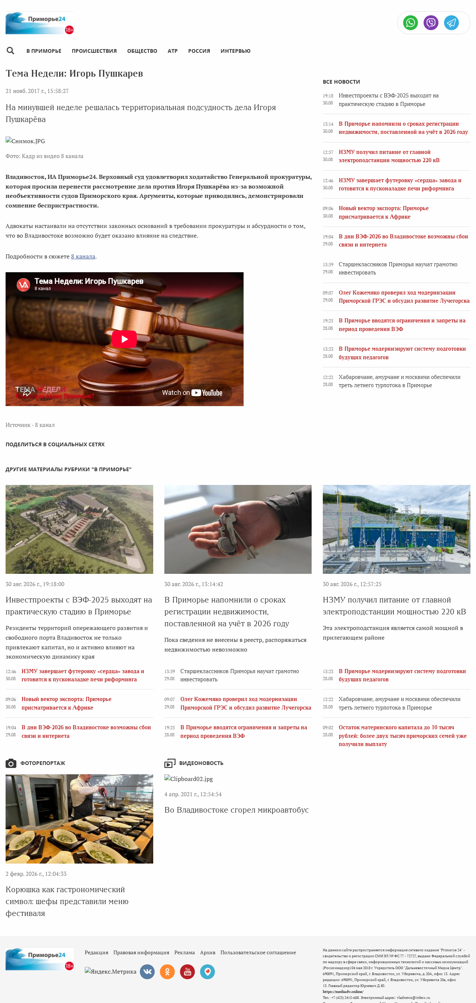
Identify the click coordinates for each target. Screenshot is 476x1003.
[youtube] (187, 971)
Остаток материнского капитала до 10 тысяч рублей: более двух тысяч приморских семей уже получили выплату (403, 735)
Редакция (96, 952)
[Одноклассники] (167, 971)
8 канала (83, 256)
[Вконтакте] (147, 971)
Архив (207, 952)
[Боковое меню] (10, 50)
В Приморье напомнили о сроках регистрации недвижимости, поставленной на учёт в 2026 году (226, 611)
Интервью (236, 50)
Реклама (184, 952)
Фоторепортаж (42, 762)
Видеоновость (201, 762)
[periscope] (207, 971)
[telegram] (451, 22)
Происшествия (94, 50)
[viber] (431, 22)
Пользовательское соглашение (258, 952)
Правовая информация (141, 952)
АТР (173, 50)
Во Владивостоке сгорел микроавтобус (236, 810)
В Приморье (43, 50)
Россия (199, 50)
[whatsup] (410, 22)
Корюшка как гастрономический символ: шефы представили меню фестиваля (67, 901)
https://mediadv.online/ (343, 991)
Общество (142, 50)
